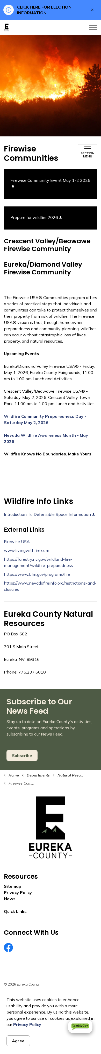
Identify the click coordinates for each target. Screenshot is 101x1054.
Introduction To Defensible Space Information (47, 514)
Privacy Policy (27, 1024)
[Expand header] (93, 27)
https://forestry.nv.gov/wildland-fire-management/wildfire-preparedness (38, 562)
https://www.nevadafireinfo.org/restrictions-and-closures (50, 586)
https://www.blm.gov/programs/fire (37, 574)
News (10, 898)
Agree (18, 1040)
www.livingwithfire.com (26, 550)
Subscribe (22, 755)
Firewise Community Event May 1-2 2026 (50, 180)
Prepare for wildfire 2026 (34, 217)
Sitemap (12, 886)
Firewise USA (17, 541)
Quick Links (15, 911)
